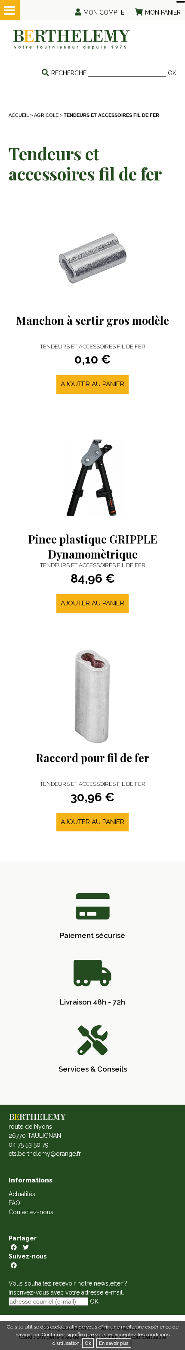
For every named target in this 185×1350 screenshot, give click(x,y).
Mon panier (163, 12)
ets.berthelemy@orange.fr (45, 1153)
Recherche (68, 73)
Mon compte (103, 12)
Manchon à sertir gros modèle (92, 320)
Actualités (22, 1194)
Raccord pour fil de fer (92, 758)
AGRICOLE (46, 115)
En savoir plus (114, 1343)
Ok (88, 1343)
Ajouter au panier (92, 384)
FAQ (14, 1203)
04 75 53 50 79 (29, 1144)
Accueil (19, 115)
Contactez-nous (31, 1212)
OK (172, 73)
